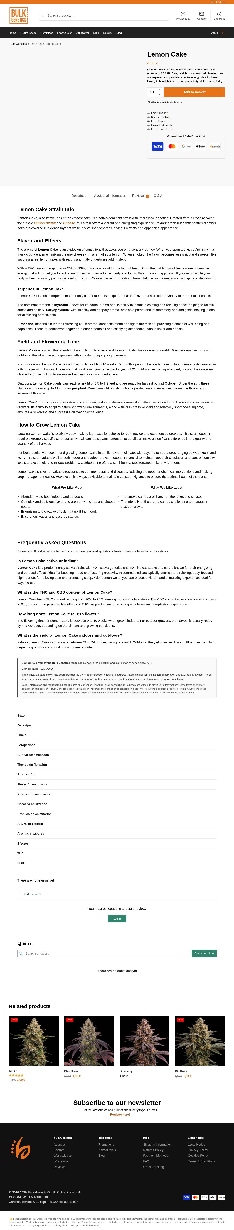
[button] (218, 32)
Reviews (59, 1167)
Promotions (106, 1144)
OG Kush (181, 1071)
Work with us (63, 1155)
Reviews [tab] (140, 195)
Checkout (219, 18)
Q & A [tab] (158, 195)
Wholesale (61, 1161)
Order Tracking (153, 1167)
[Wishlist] (53, 1021)
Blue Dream (71, 1071)
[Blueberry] (145, 1041)
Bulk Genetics (18, 43)
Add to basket (195, 92)
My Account (183, 18)
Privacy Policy (198, 1150)
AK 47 (13, 1071)
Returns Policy (153, 1150)
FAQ (146, 1161)
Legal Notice (196, 1144)
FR (223, 1)
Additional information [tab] (110, 195)
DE (212, 1)
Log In (117, 918)
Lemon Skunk (45, 223)
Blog (101, 1155)
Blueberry (126, 1071)
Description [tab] (80, 195)
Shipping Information (157, 1144)
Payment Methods (155, 1155)
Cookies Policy (198, 1155)
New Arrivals (107, 1150)
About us (60, 1144)
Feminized (36, 43)
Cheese (69, 223)
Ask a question (204, 953)
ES (218, 1)
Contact (201, 18)
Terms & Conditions (201, 1161)
